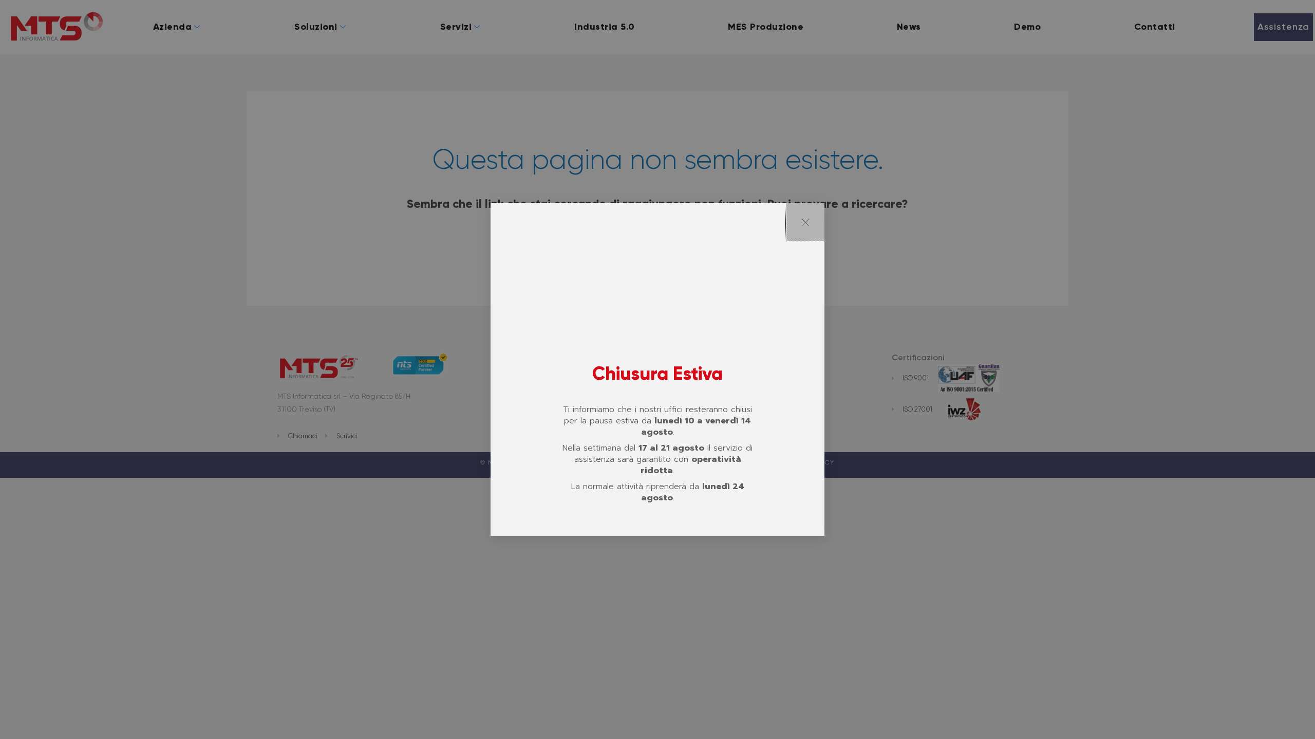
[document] (657, 369)
